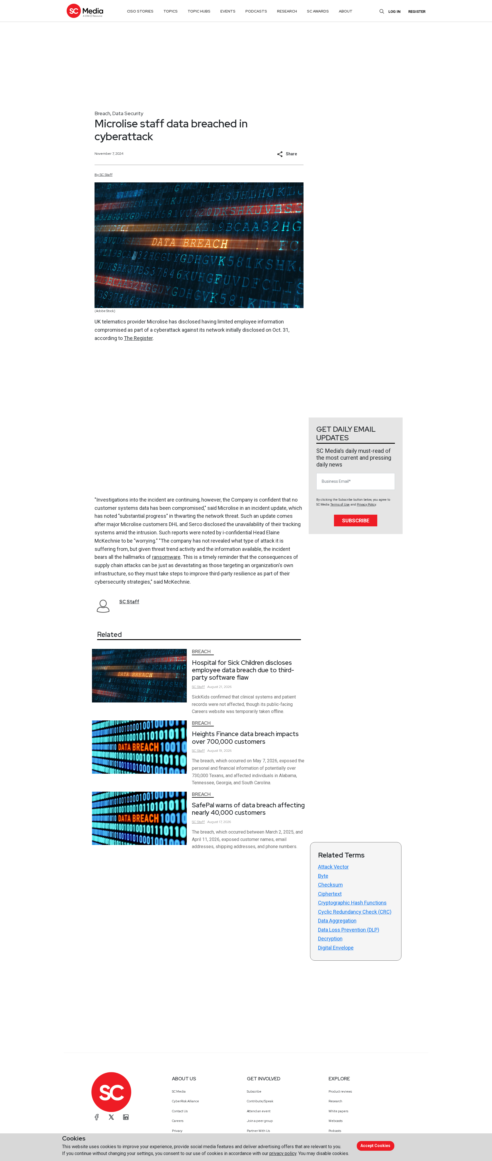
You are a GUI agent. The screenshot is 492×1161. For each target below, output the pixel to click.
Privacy (177, 1131)
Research (335, 1101)
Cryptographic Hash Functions (352, 903)
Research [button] (287, 11)
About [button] (345, 11)
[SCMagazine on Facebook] (96, 1117)
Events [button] (227, 11)
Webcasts (336, 1121)
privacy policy (282, 1153)
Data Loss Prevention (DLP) (348, 930)
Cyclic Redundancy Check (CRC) (354, 912)
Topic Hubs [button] (199, 11)
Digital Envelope (336, 948)
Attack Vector (333, 867)
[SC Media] (85, 10)
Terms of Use (340, 504)
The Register (138, 338)
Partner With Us (258, 1131)
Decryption (330, 939)
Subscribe (355, 521)
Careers (177, 1121)
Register (416, 11)
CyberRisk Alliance (185, 1101)
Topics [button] (170, 11)
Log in (394, 11)
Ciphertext (330, 894)
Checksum (330, 885)
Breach (102, 113)
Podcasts (335, 1131)
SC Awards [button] (318, 11)
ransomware (166, 557)
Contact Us (180, 1111)
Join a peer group (260, 1121)
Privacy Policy (366, 504)
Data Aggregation (337, 921)
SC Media (179, 1091)
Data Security (127, 113)
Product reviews (340, 1091)
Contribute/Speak (260, 1101)
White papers (338, 1111)
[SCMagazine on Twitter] (111, 1117)
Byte (323, 876)
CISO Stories (140, 11)
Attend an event (258, 1111)
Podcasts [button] (256, 11)
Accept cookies (375, 1145)
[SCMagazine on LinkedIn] (125, 1117)
